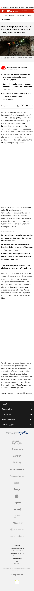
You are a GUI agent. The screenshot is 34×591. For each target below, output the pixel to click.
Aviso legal (17, 545)
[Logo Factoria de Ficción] (17, 476)
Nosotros (5, 404)
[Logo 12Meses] (17, 516)
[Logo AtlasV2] (17, 523)
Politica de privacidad (17, 550)
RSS (17, 561)
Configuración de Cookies (17, 553)
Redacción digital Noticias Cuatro (17, 67)
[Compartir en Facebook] (31, 106)
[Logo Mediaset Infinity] (17, 442)
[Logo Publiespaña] (17, 529)
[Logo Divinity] (17, 462)
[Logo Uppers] (17, 502)
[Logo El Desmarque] (17, 469)
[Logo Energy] (17, 489)
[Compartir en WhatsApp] (18, 106)
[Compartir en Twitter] (22, 106)
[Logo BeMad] (17, 496)
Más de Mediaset (8, 419)
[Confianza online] (17, 584)
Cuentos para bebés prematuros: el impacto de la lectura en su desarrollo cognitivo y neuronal (16, 256)
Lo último (4, 15)
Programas (6, 414)
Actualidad (11, 393)
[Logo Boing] (17, 482)
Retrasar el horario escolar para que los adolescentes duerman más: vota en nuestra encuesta (16, 238)
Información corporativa (17, 548)
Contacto (17, 563)
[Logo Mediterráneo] (17, 536)
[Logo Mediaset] (17, 434)
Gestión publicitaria (17, 558)
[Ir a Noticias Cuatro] (12, 11)
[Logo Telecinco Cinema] (17, 509)
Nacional (11, 15)
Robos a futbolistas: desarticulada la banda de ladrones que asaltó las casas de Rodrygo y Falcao (16, 247)
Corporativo (7, 409)
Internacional (20, 15)
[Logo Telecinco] (17, 449)
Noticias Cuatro (8, 425)
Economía (29, 15)
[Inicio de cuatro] (3, 11)
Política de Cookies (17, 556)
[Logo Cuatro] (17, 456)
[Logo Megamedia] (18, 575)
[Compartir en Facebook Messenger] (26, 106)
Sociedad (6, 19)
